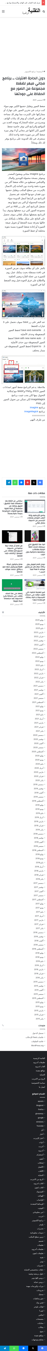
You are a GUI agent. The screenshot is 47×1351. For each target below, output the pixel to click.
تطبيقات (40, 1245)
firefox (40, 1109)
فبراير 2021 (38, 727)
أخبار (41, 1134)
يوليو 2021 (39, 706)
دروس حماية (38, 1282)
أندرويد (40, 1150)
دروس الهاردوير (37, 1278)
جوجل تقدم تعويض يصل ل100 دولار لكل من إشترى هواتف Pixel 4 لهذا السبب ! (35, 568)
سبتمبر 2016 (38, 945)
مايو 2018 (39, 862)
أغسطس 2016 (37, 949)
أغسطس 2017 (37, 899)
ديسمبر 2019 (38, 784)
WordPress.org (37, 1045)
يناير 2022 (39, 682)
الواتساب (40, 1200)
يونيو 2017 (39, 908)
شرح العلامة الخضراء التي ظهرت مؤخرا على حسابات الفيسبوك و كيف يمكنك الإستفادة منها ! (35, 596)
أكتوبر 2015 (38, 990)
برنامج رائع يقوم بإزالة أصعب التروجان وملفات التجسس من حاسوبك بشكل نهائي (36, 519)
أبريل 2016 (39, 965)
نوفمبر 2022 (38, 641)
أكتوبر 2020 (38, 743)
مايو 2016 (39, 961)
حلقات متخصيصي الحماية (33, 1270)
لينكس (41, 1315)
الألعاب (40, 1171)
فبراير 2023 (38, 636)
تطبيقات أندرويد (39, 1062)
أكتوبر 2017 (38, 891)
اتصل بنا (42, 1087)
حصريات (40, 1266)
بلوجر (41, 1224)
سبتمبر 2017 (38, 895)
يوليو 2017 (39, 904)
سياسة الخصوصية (38, 1083)
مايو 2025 (39, 628)
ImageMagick (31, 411)
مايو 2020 (39, 764)
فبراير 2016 (38, 973)
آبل (42, 1130)
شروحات (40, 1290)
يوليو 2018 (39, 854)
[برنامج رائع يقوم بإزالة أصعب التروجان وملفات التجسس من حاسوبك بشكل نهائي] (35, 506)
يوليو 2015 (39, 1002)
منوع (41, 1331)
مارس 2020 (38, 772)
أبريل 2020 (38, 768)
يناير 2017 (39, 928)
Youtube (40, 1126)
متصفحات (39, 1319)
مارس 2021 (38, 723)
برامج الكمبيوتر (30, 71)
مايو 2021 (39, 714)
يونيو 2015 (39, 1006)
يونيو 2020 (39, 760)
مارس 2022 (38, 673)
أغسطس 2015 (37, 998)
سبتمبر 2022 (38, 649)
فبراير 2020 (38, 776)
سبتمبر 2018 (38, 846)
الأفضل (40, 1167)
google (40, 1118)
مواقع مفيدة (40, 1071)
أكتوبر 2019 (38, 793)
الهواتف (40, 1196)
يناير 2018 (39, 879)
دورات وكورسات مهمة (34, 1286)
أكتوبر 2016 (38, 941)
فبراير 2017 (38, 924)
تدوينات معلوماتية (36, 1233)
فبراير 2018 (38, 875)
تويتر (41, 1261)
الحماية (42, 1075)
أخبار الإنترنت (38, 1138)
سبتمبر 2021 (38, 698)
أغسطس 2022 (37, 653)
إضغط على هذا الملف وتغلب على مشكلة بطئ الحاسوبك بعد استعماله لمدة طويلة (12, 597)
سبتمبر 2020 (38, 747)
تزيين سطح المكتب (36, 1237)
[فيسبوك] (40, 482)
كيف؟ (41, 1311)
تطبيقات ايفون (38, 1253)
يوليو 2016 (39, 953)
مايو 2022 (39, 665)
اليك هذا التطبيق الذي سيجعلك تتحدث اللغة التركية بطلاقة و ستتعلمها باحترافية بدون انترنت (35, 549)
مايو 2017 (39, 912)
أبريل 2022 (39, 669)
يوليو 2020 (39, 756)
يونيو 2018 (39, 858)
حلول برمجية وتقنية (36, 1274)
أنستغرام (40, 1155)
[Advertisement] (23, 43)
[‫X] (33, 482)
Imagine (34, 407)
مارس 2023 (38, 632)
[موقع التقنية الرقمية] (31, 11)
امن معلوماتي (38, 1212)
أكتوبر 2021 (38, 694)
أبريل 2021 (39, 719)
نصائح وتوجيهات (37, 1340)
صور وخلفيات (38, 1298)
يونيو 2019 (39, 809)
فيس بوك (39, 1303)
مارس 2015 (38, 1010)
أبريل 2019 (39, 817)
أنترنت (41, 1146)
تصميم (41, 1241)
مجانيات (40, 1323)
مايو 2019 (39, 813)
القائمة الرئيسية (39, 1058)
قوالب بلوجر (38, 1307)
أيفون (41, 1159)
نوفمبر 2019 (38, 788)
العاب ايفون (39, 1187)
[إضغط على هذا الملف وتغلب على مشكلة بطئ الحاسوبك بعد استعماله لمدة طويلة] (12, 585)
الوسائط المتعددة (37, 1204)
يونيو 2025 (39, 624)
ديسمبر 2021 (38, 686)
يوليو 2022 (39, 657)
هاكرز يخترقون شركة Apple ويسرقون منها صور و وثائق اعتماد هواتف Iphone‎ (12, 568)
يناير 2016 (39, 978)
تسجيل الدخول (37, 1033)
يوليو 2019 (39, 805)
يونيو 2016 (39, 957)
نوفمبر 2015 (38, 986)
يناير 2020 (39, 780)
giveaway (39, 1113)
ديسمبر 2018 (38, 834)
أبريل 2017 (39, 916)
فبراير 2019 (38, 825)
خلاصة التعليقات (37, 1041)
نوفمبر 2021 (38, 690)
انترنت (41, 1216)
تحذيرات (40, 1229)
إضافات (40, 1163)
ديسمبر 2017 (38, 883)
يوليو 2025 (39, 620)
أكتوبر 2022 (38, 645)
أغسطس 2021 (37, 702)
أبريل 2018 (39, 867)
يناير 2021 (39, 731)
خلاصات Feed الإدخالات (34, 1037)
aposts (40, 1101)
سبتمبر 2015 (38, 994)
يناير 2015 (39, 1019)
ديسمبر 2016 (38, 932)
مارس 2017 (38, 920)
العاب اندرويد (40, 1066)
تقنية (41, 1257)
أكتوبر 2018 (38, 842)
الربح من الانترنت (38, 1079)
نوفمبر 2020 (38, 739)
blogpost (39, 1105)
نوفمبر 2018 (38, 838)
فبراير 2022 (38, 677)
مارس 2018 (38, 871)
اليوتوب (40, 1208)
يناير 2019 (39, 830)
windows (39, 1122)
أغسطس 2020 (37, 751)
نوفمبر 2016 (38, 936)
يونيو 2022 (39, 661)
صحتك (41, 1294)
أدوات (41, 1142)
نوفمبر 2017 (38, 887)
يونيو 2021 (39, 710)
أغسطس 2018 (37, 850)
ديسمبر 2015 (38, 982)
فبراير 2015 (38, 1015)
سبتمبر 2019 (38, 797)
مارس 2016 (38, 969)
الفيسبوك (39, 1192)
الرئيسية (40, 71)
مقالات (40, 1327)
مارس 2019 (38, 821)
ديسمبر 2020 (38, 735)
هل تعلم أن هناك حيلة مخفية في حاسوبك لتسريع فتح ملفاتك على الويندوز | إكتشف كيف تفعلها (13, 551)
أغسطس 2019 (37, 801)
